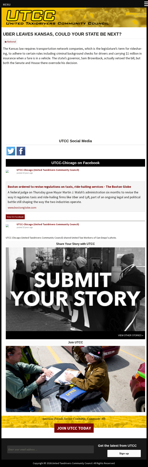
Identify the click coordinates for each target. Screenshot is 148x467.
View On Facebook (15, 216)
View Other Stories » (130, 335)
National (11, 41)
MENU (6, 4)
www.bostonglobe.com (22, 207)
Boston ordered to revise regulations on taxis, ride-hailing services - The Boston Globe (69, 187)
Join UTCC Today (74, 428)
